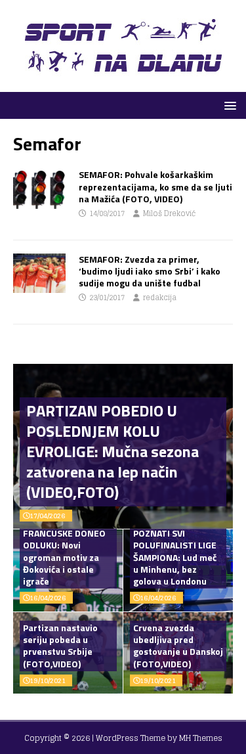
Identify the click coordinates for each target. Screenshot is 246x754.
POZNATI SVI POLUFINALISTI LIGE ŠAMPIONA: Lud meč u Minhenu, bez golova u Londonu (174, 557)
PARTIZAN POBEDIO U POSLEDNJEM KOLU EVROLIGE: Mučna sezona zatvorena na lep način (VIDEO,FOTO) (112, 451)
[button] (228, 104)
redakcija (159, 297)
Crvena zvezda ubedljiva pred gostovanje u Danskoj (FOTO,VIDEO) (178, 646)
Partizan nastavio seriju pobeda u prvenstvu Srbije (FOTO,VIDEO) (60, 646)
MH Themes (200, 738)
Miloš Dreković (169, 213)
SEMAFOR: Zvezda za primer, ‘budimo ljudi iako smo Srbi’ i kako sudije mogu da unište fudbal (149, 271)
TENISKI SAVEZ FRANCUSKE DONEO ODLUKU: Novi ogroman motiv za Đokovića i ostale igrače (64, 551)
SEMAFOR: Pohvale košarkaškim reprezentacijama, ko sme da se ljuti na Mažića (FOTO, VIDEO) (155, 186)
